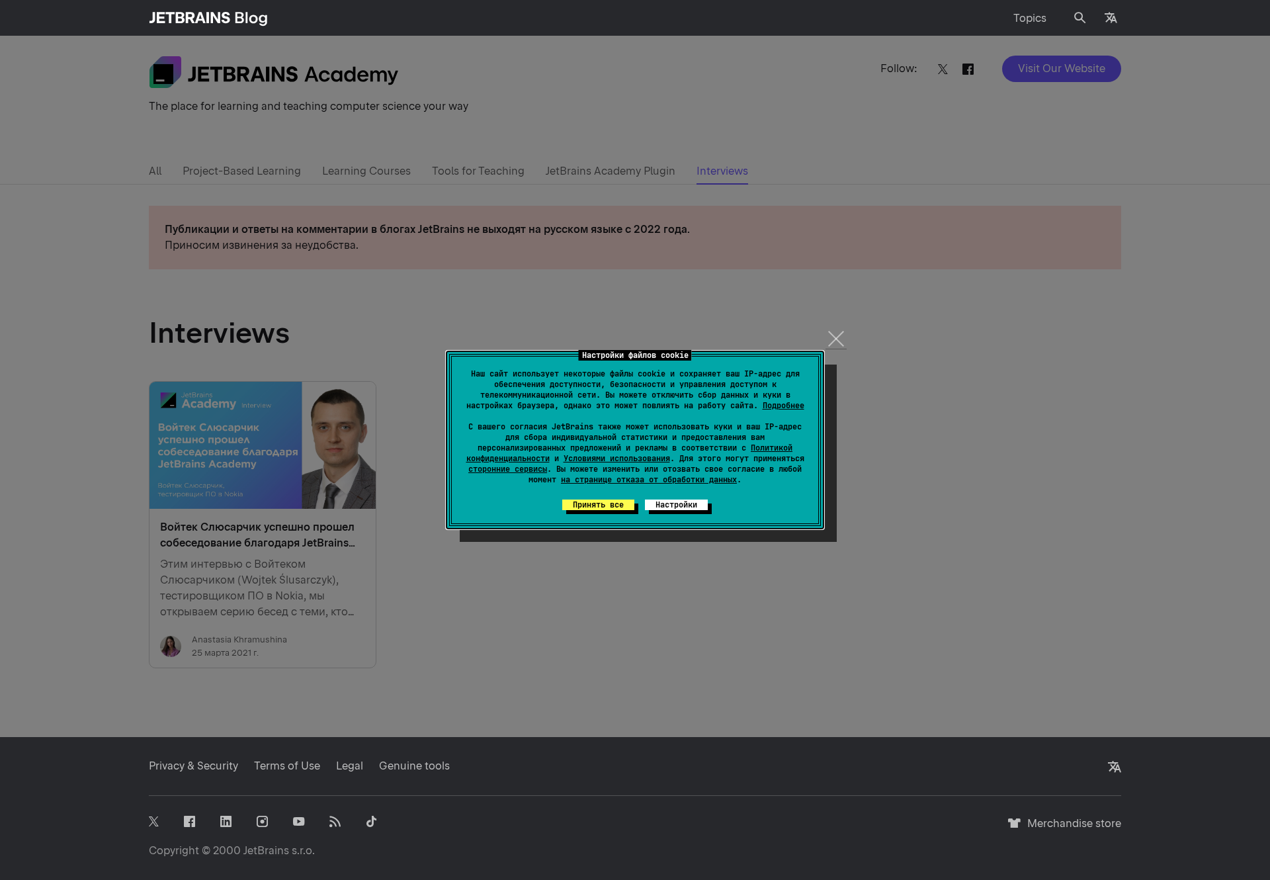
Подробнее (783, 405)
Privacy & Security (193, 766)
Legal (349, 766)
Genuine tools (414, 766)
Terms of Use (287, 766)
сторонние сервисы (507, 469)
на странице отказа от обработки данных (649, 479)
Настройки (676, 505)
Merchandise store (1070, 829)
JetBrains (266, 850)
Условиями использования (617, 458)
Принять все (598, 505)
